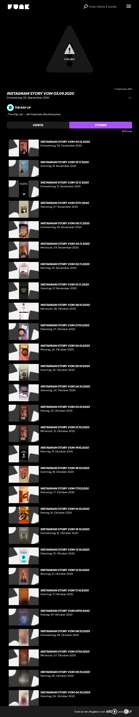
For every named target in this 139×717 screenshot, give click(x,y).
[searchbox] (106, 6)
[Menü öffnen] (128, 6)
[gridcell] (69, 148)
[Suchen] (85, 7)
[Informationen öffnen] (130, 98)
